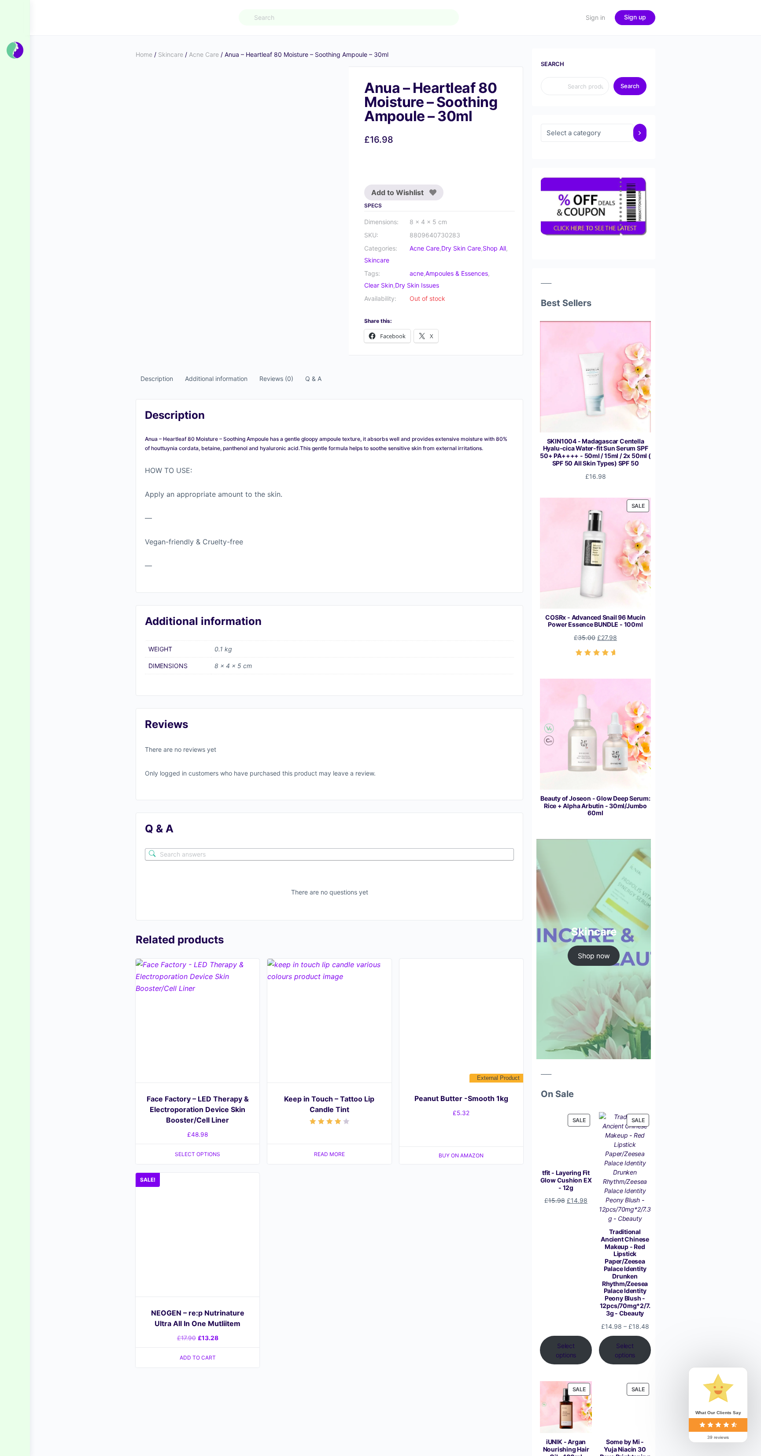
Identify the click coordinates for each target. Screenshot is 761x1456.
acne (417, 273)
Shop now (594, 956)
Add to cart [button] (198, 1357)
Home (144, 54)
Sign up (635, 17)
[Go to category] (639, 133)
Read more (329, 1154)
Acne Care (204, 54)
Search (552, 63)
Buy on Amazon (461, 1155)
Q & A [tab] (313, 378)
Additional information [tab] (216, 378)
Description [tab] (156, 378)
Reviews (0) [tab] (276, 378)
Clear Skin (378, 285)
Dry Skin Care (461, 248)
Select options (197, 1154)
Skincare (170, 54)
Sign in (595, 17)
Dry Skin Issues (417, 285)
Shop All (494, 248)
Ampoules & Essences (456, 273)
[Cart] (571, 17)
